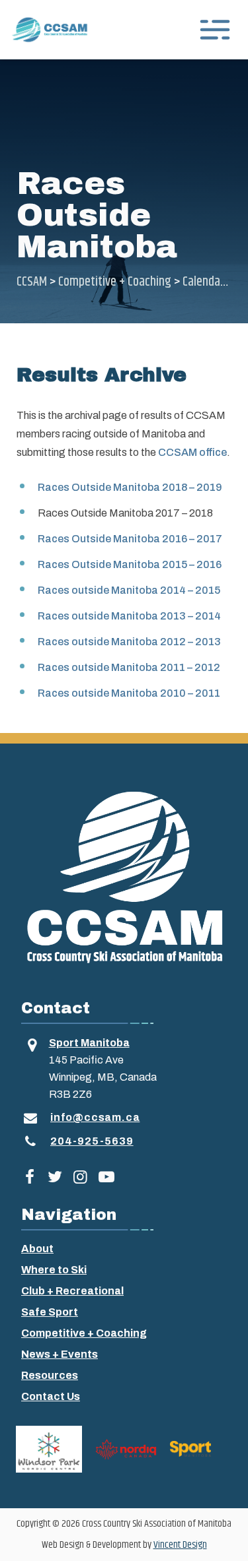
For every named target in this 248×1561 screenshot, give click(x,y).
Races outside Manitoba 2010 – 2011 (129, 693)
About (37, 1248)
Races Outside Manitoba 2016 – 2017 (130, 538)
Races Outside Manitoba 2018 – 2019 (130, 487)
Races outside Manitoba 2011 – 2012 (129, 667)
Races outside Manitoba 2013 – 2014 (129, 615)
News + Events (59, 1354)
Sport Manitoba (89, 1042)
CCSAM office (192, 452)
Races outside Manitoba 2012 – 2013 (129, 641)
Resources (49, 1375)
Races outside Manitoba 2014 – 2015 (129, 590)
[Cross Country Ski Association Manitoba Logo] (124, 876)
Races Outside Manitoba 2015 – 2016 (130, 564)
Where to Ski (54, 1269)
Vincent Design (180, 1545)
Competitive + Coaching (84, 1333)
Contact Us (50, 1396)
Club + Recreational (72, 1290)
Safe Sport (49, 1312)
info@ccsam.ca (95, 1117)
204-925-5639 (92, 1141)
